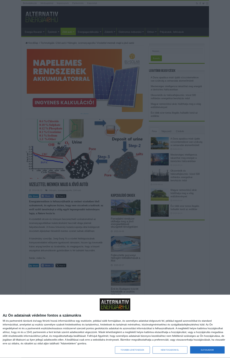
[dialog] (115, 326)
